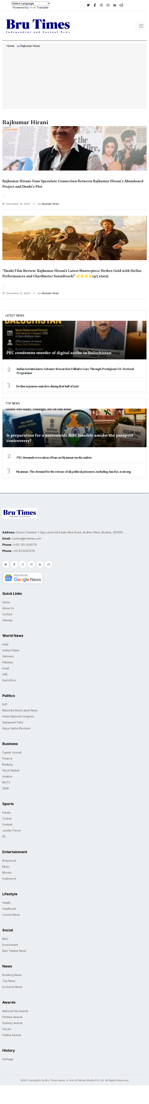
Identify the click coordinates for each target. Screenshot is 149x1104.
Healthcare (9, 908)
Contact (7, 614)
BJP (4, 704)
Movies (7, 872)
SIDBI (5, 788)
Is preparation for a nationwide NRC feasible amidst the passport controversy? (69, 438)
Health (6, 902)
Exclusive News (12, 987)
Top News (12, 403)
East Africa (9, 680)
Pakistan (7, 662)
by (48, 203)
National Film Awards (15, 1011)
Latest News (14, 315)
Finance (7, 758)
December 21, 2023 (18, 293)
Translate (43, 7)
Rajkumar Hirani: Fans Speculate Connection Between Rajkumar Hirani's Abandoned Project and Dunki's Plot (72, 184)
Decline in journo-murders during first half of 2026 (47, 386)
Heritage (7, 1059)
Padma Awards (11, 1035)
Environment (10, 944)
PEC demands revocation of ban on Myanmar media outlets (54, 458)
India (5, 644)
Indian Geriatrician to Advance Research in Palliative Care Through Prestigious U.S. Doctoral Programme (75, 371)
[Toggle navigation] (141, 26)
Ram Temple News (14, 950)
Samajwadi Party (12, 722)
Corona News (11, 914)
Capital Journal (11, 752)
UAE (5, 674)
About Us (8, 608)
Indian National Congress (18, 716)
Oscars (6, 1029)
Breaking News (12, 975)
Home (10, 46)
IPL (4, 836)
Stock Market (10, 770)
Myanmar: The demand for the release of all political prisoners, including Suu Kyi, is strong (73, 472)
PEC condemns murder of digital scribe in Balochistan (59, 353)
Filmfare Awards (12, 1017)
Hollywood (9, 878)
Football (7, 824)
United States (10, 650)
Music (6, 866)
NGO (5, 938)
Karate (6, 812)
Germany (8, 656)
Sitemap (7, 620)
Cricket (6, 818)
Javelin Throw (11, 830)
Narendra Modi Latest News (20, 710)
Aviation (7, 776)
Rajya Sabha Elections (16, 728)
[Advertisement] (74, 79)
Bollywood (9, 860)
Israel (5, 668)
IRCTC (6, 782)
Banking (7, 764)
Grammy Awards (12, 1023)
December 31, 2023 (18, 203)
